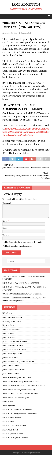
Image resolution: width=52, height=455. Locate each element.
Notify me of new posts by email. (18, 246)
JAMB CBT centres (10, 357)
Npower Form (8, 325)
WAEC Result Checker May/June (15, 397)
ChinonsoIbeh (26, 33)
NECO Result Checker (11, 418)
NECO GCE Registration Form (15, 438)
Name (5, 221)
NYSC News (7, 402)
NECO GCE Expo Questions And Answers (19, 414)
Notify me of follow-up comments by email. (23, 242)
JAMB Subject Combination (13, 369)
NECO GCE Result (10, 430)
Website (5, 235)
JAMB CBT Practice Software (14, 349)
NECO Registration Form (12, 434)
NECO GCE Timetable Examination (17, 410)
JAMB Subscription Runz (12, 345)
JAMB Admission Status (12, 317)
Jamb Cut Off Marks (10, 373)
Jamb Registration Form (12, 321)
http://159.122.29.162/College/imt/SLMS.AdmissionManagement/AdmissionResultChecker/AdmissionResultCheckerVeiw (25, 132)
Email (5, 228)
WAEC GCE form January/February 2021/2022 (21, 381)
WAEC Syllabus (8, 405)
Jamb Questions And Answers (14, 341)
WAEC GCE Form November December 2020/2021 (23, 385)
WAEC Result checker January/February (18, 390)
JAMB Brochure (8, 337)
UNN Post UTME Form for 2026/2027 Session (21, 294)
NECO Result (8, 422)
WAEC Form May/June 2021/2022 (16, 377)
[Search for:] (26, 261)
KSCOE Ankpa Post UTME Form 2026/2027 (20, 283)
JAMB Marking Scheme (12, 353)
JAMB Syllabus (8, 333)
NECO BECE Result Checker (14, 426)
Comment (6, 203)
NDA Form (7, 313)
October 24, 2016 (10, 33)
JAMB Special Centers (11, 365)
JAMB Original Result (11, 329)
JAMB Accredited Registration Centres (18, 361)
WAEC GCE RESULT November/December (20, 393)
